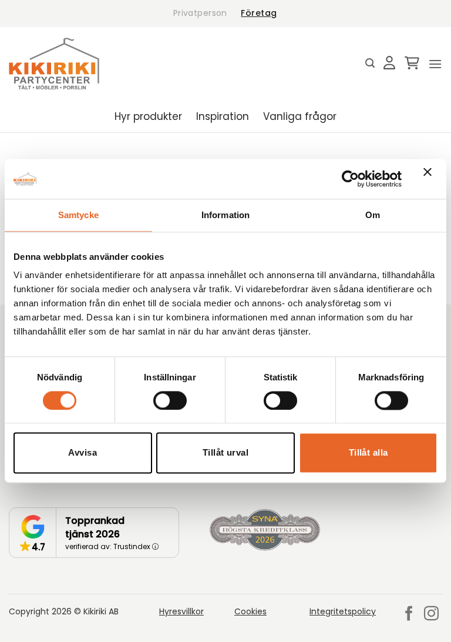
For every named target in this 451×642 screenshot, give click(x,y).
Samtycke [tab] (78, 215)
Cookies (250, 611)
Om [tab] (372, 215)
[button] (370, 63)
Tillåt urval (225, 453)
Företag (259, 13)
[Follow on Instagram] (431, 614)
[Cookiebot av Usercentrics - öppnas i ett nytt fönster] (350, 179)
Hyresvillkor (181, 611)
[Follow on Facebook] (409, 614)
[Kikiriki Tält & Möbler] (54, 63)
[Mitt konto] (389, 63)
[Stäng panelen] (430, 179)
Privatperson (200, 13)
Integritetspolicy (342, 611)
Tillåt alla (368, 453)
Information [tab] (225, 215)
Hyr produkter (148, 116)
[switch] (170, 400)
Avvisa (82, 453)
